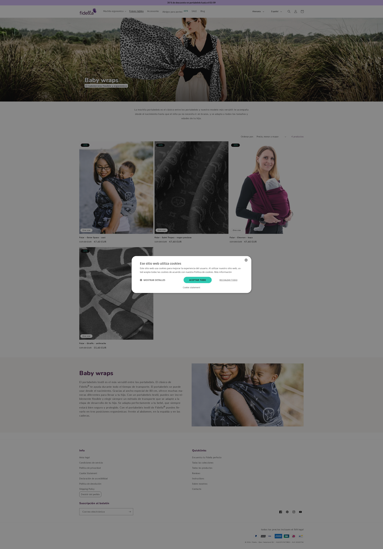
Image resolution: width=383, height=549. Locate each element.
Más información (223, 271)
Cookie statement (191, 287)
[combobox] (246, 260)
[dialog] (191, 274)
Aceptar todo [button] (197, 279)
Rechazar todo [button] (228, 279)
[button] (152, 280)
